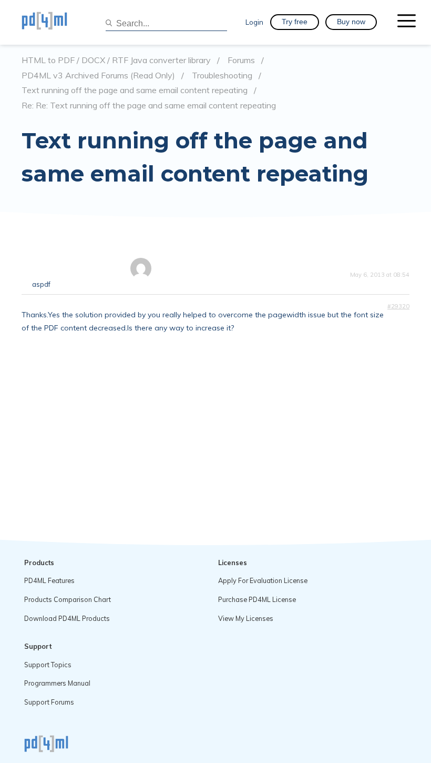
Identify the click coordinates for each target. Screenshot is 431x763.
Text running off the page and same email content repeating (135, 90)
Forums (241, 60)
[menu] (406, 22)
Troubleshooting (222, 76)
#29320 (398, 306)
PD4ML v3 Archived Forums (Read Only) (98, 76)
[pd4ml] (56, 22)
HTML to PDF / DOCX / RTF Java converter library (116, 60)
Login (254, 21)
